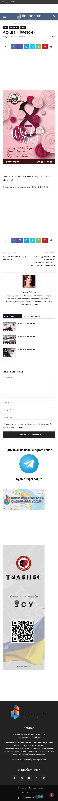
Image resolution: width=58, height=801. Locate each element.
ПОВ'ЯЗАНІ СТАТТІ (12, 317)
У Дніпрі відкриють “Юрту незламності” (14, 258)
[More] (51, 46)
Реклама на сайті (36, 788)
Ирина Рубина (11, 37)
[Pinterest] (45, 46)
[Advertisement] (29, 8)
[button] (4, 16)
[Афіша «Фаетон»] (9, 326)
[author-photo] (29, 288)
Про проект (22, 788)
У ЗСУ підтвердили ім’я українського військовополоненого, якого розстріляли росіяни (43, 260)
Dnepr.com (34, 792)
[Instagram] (21, 778)
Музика (22, 27)
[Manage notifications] (52, 795)
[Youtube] (43, 778)
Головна (6, 23)
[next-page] (8, 362)
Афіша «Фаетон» (26, 323)
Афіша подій (25, 23)
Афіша (14, 23)
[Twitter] (32, 46)
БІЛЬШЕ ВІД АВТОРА (33, 317)
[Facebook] (14, 46)
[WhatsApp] (38, 46)
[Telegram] (26, 46)
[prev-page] (4, 362)
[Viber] (20, 46)
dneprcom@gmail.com (37, 759)
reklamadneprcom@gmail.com (29, 737)
